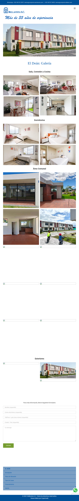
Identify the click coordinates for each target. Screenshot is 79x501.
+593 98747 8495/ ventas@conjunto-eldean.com (58, 2)
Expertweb (45, 498)
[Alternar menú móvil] (75, 8)
